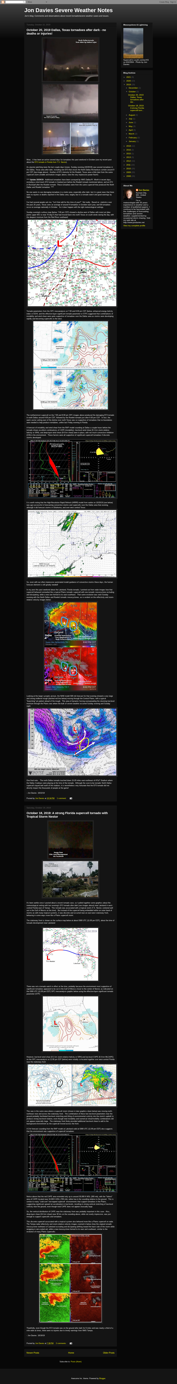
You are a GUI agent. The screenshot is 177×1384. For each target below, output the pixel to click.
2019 (128, 84)
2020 (128, 81)
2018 (128, 146)
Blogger (102, 1378)
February (133, 137)
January (132, 141)
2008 (128, 176)
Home (71, 1353)
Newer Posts (33, 1353)
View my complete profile (134, 225)
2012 (128, 161)
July (131, 119)
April (131, 130)
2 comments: (61, 1343)
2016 (128, 150)
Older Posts (108, 1353)
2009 (128, 172)
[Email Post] (71, 798)
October (132, 91)
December (133, 88)
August (132, 115)
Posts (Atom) (76, 1362)
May (131, 126)
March (132, 134)
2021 (128, 77)
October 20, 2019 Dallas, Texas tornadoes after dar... (136, 98)
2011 (128, 165)
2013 (128, 157)
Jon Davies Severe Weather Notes (68, 10)
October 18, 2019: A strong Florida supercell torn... (136, 108)
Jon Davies (144, 190)
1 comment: (62, 798)
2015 (128, 153)
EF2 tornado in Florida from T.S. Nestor (50, 162)
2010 (128, 168)
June (131, 122)
